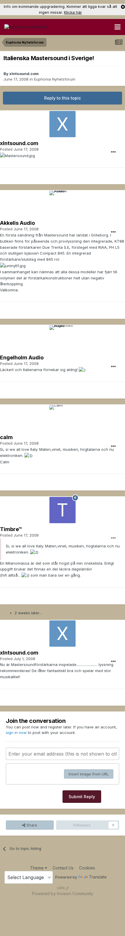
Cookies (87, 867)
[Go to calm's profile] (62, 418)
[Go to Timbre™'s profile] (62, 510)
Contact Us (63, 867)
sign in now (16, 732)
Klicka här (73, 12)
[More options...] (113, 152)
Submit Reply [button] (82, 796)
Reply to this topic (62, 97)
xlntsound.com (24, 73)
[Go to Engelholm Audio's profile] (62, 338)
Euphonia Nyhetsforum (54, 79)
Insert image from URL (89, 774)
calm (6, 437)
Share (31, 825)
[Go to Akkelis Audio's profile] (62, 204)
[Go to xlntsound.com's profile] (62, 124)
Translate (98, 876)
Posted (19, 149)
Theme (37, 867)
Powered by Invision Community (62, 893)
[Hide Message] (123, 7)
